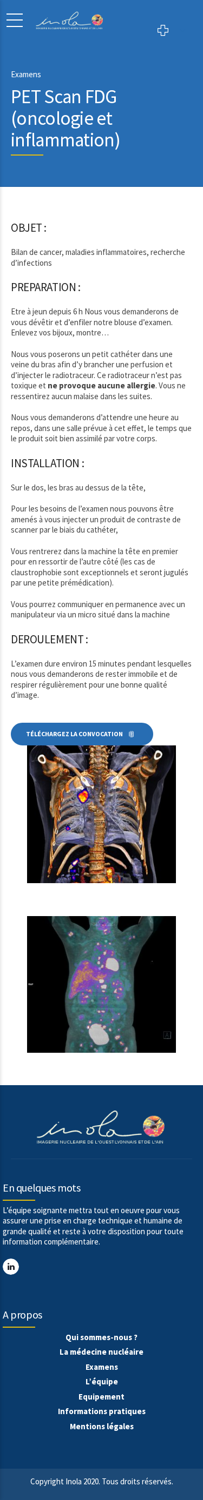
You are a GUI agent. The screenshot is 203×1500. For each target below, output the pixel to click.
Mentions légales (102, 1426)
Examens (102, 1367)
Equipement (101, 1396)
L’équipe (102, 1381)
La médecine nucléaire (101, 1352)
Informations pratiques (102, 1411)
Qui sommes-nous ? (101, 1337)
